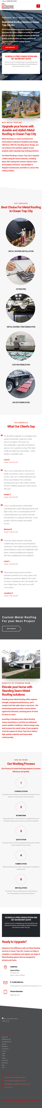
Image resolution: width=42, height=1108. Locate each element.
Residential (5, 1046)
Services (4, 1044)
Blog (3, 1065)
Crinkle (4, 1058)
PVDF (3, 1055)
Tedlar (3, 1053)
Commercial (5, 1048)
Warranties (5, 1063)
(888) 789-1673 (15, 995)
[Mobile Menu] (38, 6)
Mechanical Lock (6, 1039)
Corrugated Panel (6, 1041)
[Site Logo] (8, 6)
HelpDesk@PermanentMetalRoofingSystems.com (26, 986)
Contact (4, 1051)
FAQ (3, 1067)
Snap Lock (4, 1037)
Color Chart (5, 1060)
